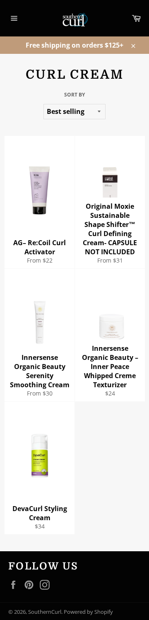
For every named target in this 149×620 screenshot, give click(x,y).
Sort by (74, 95)
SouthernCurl (44, 611)
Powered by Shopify (88, 611)
